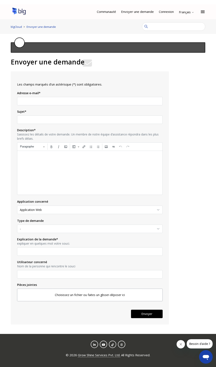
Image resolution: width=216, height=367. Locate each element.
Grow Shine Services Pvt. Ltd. (99, 355)
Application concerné (32, 202)
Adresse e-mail (28, 93)
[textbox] (90, 173)
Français (185, 12)
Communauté (106, 11)
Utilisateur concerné (32, 262)
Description (26, 130)
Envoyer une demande (137, 11)
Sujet (21, 112)
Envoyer (146, 314)
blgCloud (16, 27)
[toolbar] (89, 147)
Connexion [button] (166, 11)
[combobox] (90, 210)
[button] (90, 295)
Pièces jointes (27, 285)
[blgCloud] (19, 12)
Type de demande (30, 221)
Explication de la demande (37, 239)
